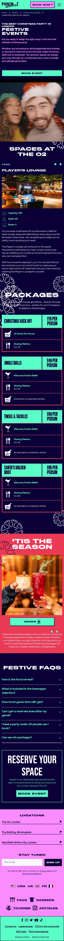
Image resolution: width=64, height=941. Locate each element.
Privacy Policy (46, 871)
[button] (42, 5)
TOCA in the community (47, 927)
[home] (9, 5)
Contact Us (10, 927)
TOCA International (38, 932)
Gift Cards (21, 932)
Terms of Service (40, 937)
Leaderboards (25, 927)
